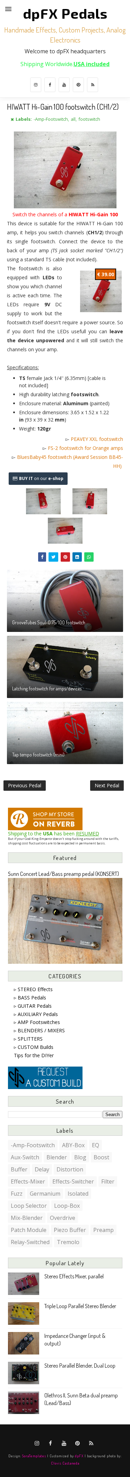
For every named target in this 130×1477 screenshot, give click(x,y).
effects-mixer (28, 1181)
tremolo (68, 1242)
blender (56, 1157)
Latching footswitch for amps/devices (46, 688)
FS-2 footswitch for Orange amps (85, 448)
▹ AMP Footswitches (37, 1022)
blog (80, 1157)
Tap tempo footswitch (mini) (38, 755)
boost (101, 1157)
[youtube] (64, 85)
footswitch (89, 119)
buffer (19, 1169)
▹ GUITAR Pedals (33, 1006)
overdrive (62, 1218)
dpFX (79, 1455)
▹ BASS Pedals (30, 997)
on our (41, 478)
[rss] (92, 85)
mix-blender (27, 1218)
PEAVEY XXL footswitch (97, 439)
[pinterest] (78, 85)
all (73, 119)
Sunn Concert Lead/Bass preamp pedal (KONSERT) (63, 873)
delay (42, 1169)
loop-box (67, 1205)
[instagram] (35, 85)
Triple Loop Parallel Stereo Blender (80, 1306)
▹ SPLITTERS (28, 1038)
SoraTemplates (34, 1455)
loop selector (29, 1205)
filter (107, 1181)
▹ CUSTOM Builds (33, 1047)
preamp (103, 1230)
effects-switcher (73, 1181)
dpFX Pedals (65, 13)
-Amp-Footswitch (51, 119)
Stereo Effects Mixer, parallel (74, 1276)
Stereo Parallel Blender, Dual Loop (79, 1365)
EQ (95, 1145)
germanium (45, 1193)
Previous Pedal (24, 785)
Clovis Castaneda (65, 1463)
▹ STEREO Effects (33, 989)
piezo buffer (70, 1230)
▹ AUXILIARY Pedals (36, 1014)
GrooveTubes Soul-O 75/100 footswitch (48, 622)
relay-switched (30, 1242)
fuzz (17, 1193)
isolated (78, 1193)
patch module (28, 1230)
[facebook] (49, 85)
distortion (70, 1169)
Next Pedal (107, 785)
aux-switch (25, 1157)
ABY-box (73, 1145)
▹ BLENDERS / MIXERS (39, 1030)
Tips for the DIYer (34, 1055)
